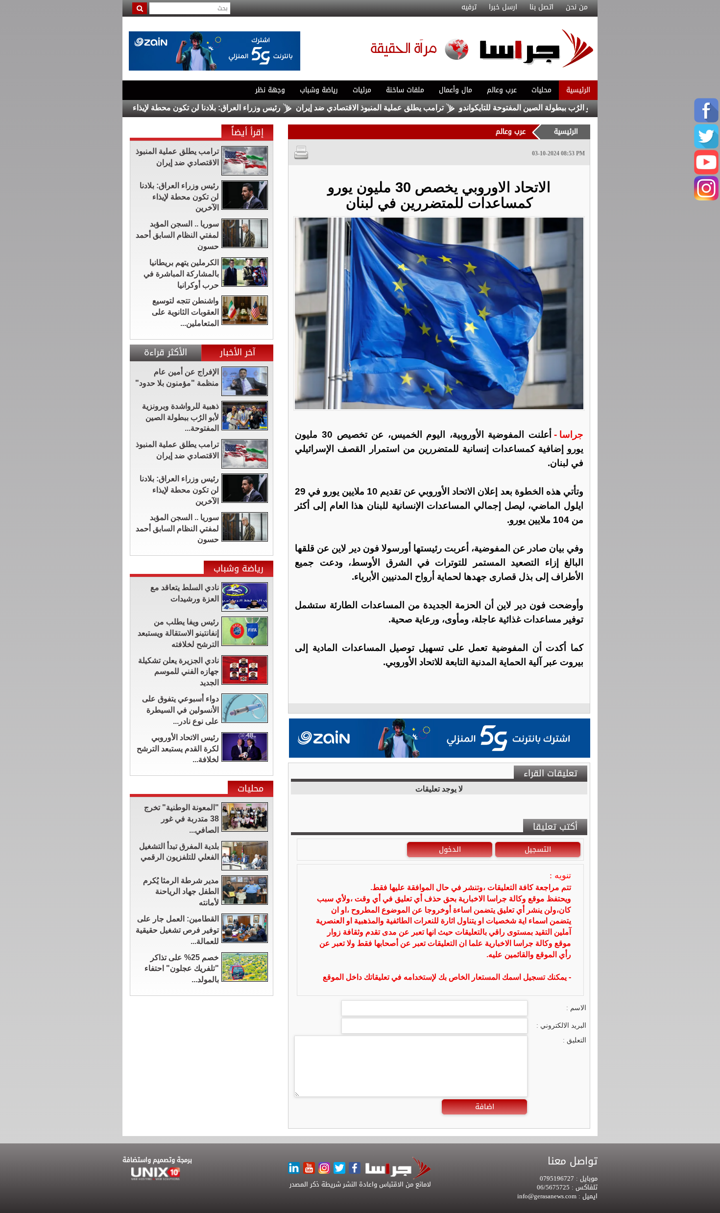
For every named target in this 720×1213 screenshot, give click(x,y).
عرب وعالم (502, 90)
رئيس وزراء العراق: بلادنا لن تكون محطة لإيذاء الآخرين (230, 107)
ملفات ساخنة (405, 90)
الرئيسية (578, 90)
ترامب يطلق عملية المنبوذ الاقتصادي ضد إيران (406, 107)
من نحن (577, 7)
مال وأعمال (455, 90)
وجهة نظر (270, 90)
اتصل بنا (541, 7)
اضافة (484, 1107)
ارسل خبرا (503, 7)
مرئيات (362, 90)
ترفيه (469, 7)
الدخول (450, 849)
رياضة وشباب (319, 90)
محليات (541, 90)
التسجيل (538, 849)
